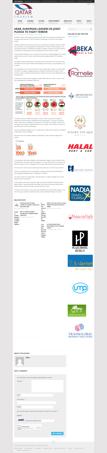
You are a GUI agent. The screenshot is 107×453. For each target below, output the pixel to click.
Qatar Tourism (30, 445)
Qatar (20, 22)
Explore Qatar (47, 448)
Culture (41, 22)
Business (30, 22)
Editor (15, 34)
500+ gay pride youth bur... (50, 1)
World (89, 22)
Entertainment (54, 22)
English (89, 3)
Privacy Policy (79, 448)
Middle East (68, 22)
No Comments (39, 34)
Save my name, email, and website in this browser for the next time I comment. (37, 411)
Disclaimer (37, 448)
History (70, 448)
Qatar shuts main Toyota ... (67, 1)
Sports (79, 22)
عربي (93, 3)
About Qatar (18, 448)
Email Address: (21, 399)
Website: (19, 406)
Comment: (20, 381)
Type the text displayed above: (33, 420)
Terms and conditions (23, 450)
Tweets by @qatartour (73, 36)
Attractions (28, 448)
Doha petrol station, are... (85, 1)
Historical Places (60, 448)
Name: (19, 395)
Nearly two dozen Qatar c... (32, 1)
